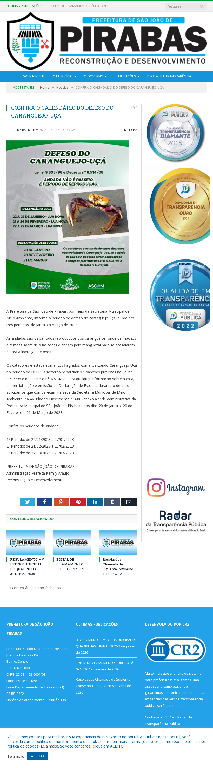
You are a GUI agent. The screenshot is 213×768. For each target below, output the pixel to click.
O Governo (93, 76)
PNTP (167, 717)
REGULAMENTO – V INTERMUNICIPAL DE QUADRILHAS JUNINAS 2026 (27, 566)
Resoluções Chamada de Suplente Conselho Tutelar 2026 (118, 566)
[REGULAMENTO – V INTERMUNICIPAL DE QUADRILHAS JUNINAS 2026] (25, 543)
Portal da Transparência (169, 76)
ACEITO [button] (37, 755)
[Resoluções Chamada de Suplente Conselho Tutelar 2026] (118, 543)
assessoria (154, 686)
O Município (63, 76)
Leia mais (49, 746)
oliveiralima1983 (26, 130)
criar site (176, 673)
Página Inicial (33, 76)
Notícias (130, 130)
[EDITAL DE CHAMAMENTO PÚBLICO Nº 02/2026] (72, 543)
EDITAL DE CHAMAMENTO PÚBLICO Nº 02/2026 (81, 6)
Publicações (125, 76)
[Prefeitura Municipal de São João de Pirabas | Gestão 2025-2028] (106, 40)
